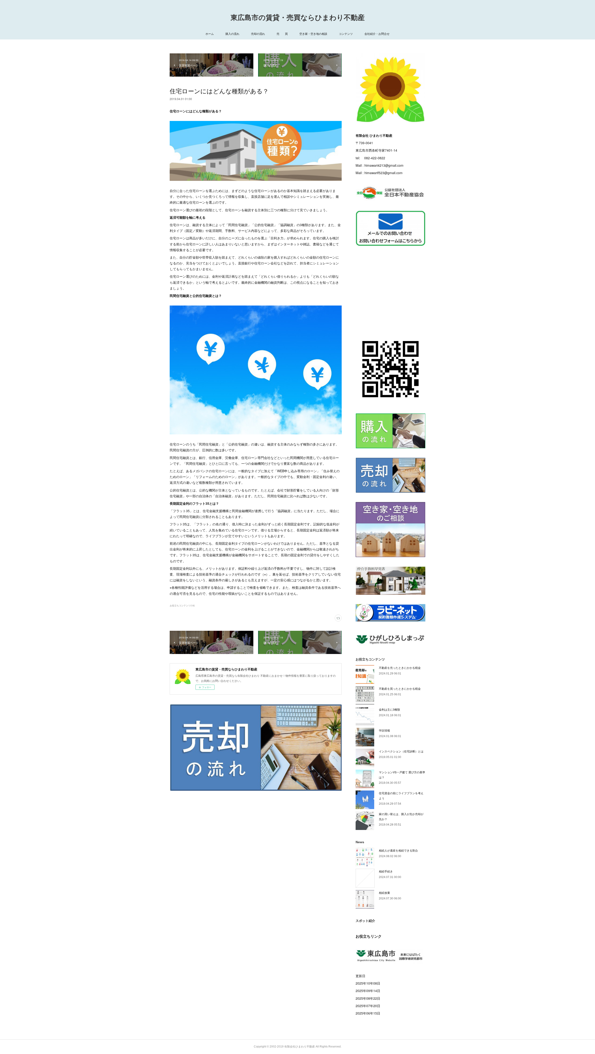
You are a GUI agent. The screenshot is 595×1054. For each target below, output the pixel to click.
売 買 (282, 34)
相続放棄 (384, 893)
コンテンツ (346, 34)
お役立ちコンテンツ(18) (182, 605)
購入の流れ (232, 34)
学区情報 (384, 730)
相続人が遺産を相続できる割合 (398, 850)
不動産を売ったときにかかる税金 (400, 668)
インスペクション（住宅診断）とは (401, 751)
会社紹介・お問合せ (377, 34)
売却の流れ (258, 34)
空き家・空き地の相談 (313, 34)
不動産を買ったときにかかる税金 (400, 688)
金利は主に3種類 (389, 709)
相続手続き (386, 871)
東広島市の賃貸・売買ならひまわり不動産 (298, 17)
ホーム (209, 34)
